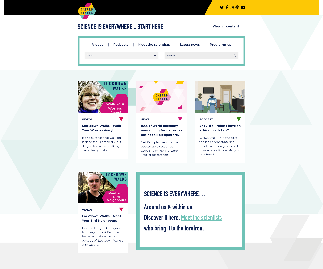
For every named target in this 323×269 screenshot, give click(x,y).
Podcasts (120, 44)
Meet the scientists (154, 44)
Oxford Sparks (87, 10)
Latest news (190, 44)
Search (234, 55)
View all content (226, 26)
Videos (97, 44)
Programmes (220, 44)
